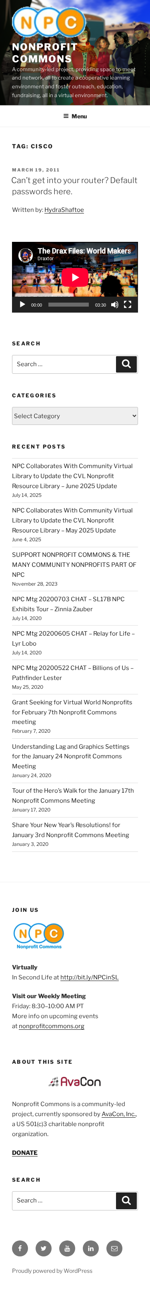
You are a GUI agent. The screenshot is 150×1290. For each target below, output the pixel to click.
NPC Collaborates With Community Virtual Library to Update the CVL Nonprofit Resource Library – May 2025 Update (72, 520)
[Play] (22, 305)
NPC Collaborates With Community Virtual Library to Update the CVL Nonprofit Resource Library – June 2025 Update (72, 476)
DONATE (25, 1152)
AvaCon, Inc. (119, 1114)
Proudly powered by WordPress (52, 1270)
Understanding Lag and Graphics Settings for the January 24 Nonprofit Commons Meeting (71, 756)
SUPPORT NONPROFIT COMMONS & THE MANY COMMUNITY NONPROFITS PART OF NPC (74, 564)
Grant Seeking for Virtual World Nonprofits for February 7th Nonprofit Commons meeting (72, 712)
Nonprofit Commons (45, 53)
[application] (75, 277)
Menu (79, 116)
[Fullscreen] (128, 305)
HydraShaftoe (64, 209)
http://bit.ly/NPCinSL (89, 977)
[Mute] (115, 305)
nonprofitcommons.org (51, 1026)
